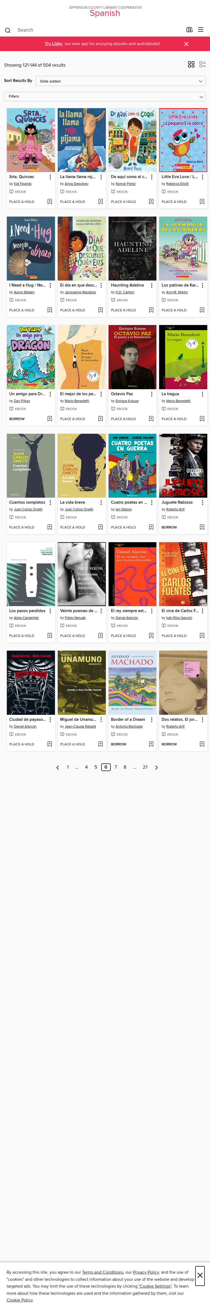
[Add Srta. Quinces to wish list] (49, 202)
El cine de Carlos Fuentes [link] (181, 611)
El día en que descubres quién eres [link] (79, 285)
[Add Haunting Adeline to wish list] (151, 310)
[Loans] (190, 30)
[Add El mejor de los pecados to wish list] (100, 419)
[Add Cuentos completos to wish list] (49, 527)
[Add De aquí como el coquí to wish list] (151, 202)
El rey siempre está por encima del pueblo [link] (130, 611)
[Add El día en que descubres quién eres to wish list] (100, 310)
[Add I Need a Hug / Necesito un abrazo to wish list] (49, 310)
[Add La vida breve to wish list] (100, 527)
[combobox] (94, 30)
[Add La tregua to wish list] (202, 419)
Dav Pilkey (22, 401)
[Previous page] (57, 767)
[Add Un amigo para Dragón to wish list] (49, 419)
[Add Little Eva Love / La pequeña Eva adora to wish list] (202, 202)
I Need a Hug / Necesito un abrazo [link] (28, 285)
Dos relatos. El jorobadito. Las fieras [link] (181, 719)
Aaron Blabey (24, 292)
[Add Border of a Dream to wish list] (151, 744)
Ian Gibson (124, 509)
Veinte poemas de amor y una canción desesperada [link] (79, 611)
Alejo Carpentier (26, 618)
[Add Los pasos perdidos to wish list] (49, 636)
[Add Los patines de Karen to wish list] (202, 310)
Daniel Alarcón (127, 618)
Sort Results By (18, 80)
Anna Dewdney (76, 184)
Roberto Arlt (175, 509)
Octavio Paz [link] (122, 394)
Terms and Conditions (102, 1272)
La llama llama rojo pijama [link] (79, 177)
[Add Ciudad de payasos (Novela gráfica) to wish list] (49, 744)
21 (145, 767)
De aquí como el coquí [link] (130, 177)
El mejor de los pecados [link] (79, 394)
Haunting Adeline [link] (127, 285)
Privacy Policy (146, 1272)
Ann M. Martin (177, 292)
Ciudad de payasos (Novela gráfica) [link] (28, 719)
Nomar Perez (126, 184)
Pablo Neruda (75, 618)
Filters (14, 96)
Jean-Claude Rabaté (80, 726)
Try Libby (53, 44)
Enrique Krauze (127, 401)
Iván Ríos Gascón (179, 618)
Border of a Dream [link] (128, 719)
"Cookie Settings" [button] (155, 1286)
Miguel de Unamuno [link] (79, 719)
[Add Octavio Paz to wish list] (151, 419)
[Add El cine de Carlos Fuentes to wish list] (202, 636)
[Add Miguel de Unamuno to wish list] (100, 744)
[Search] (7, 30)
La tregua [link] (170, 394)
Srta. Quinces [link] (21, 177)
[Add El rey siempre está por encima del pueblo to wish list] (151, 636)
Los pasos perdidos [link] (27, 611)
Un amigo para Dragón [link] (28, 394)
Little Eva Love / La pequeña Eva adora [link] (181, 177)
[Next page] (156, 767)
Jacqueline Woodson (80, 292)
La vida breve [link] (72, 502)
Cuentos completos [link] (27, 502)
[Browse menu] (201, 30)
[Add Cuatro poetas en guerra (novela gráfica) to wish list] (151, 527)
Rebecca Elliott (177, 184)
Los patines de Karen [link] (181, 285)
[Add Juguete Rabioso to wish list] (202, 527)
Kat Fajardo (22, 184)
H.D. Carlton (125, 292)
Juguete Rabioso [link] (177, 502)
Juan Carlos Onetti (28, 509)
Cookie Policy (20, 1300)
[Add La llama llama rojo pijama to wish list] (100, 202)
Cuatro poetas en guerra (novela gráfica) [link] (130, 502)
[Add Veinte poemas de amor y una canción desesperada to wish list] (100, 636)
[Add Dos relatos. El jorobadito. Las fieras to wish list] (202, 744)
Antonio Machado (129, 726)
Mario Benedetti (77, 401)
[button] (191, 66)
